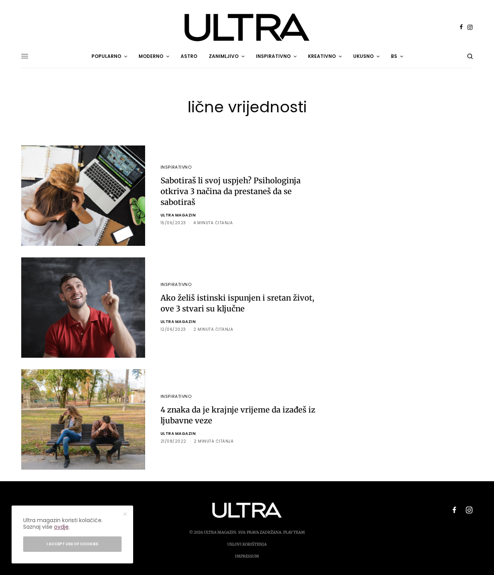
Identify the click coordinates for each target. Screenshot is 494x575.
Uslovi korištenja (247, 544)
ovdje (61, 527)
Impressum (247, 556)
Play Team (294, 532)
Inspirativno (176, 167)
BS (394, 56)
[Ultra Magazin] (247, 27)
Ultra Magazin (178, 215)
